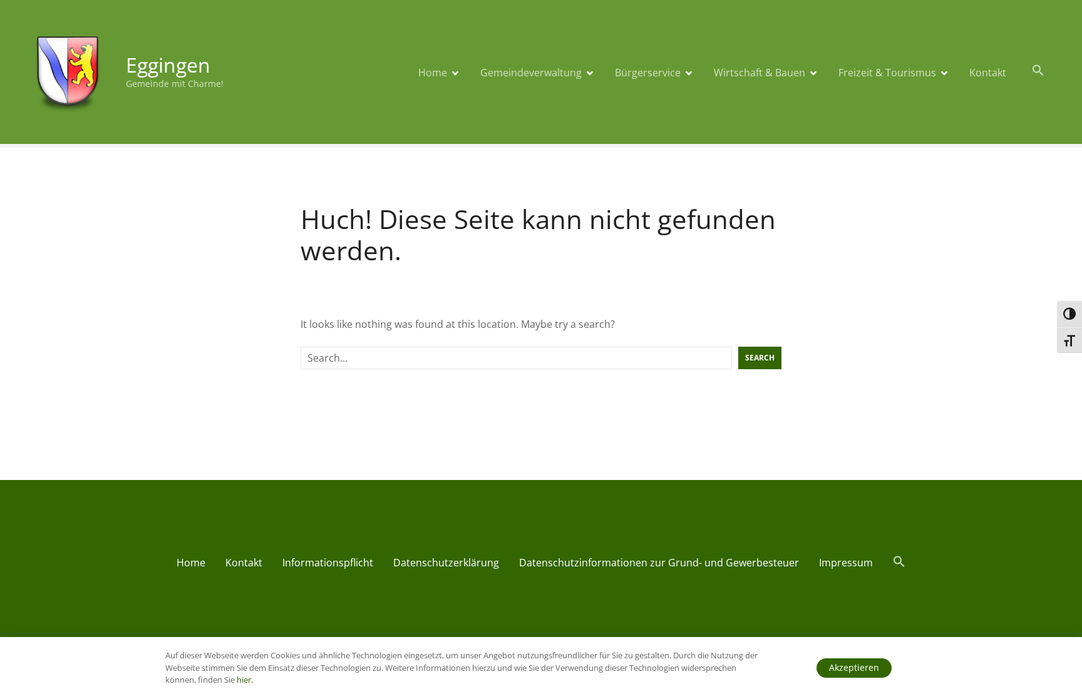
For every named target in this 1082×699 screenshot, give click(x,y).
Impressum (846, 562)
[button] (1038, 71)
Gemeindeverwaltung (531, 72)
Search (760, 357)
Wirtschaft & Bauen (759, 72)
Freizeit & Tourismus (887, 72)
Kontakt (987, 72)
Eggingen (168, 64)
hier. (245, 679)
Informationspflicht (327, 562)
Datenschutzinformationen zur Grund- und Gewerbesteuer (659, 562)
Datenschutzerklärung (446, 562)
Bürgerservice (648, 72)
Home (432, 72)
